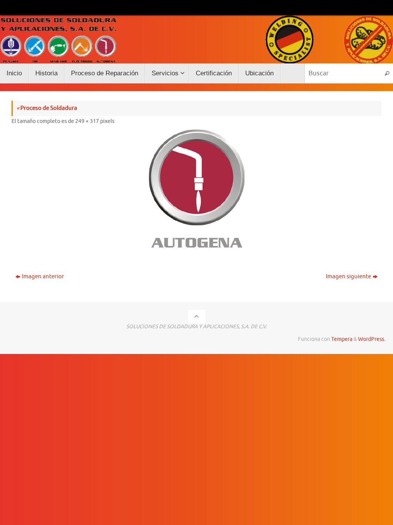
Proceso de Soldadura (47, 108)
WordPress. (371, 339)
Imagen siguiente (348, 276)
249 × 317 (87, 121)
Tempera (341, 339)
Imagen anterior (43, 276)
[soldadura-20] (196, 190)
